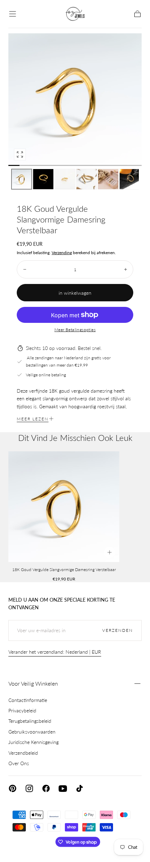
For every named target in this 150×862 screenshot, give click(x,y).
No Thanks (75, 843)
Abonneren (117, 820)
